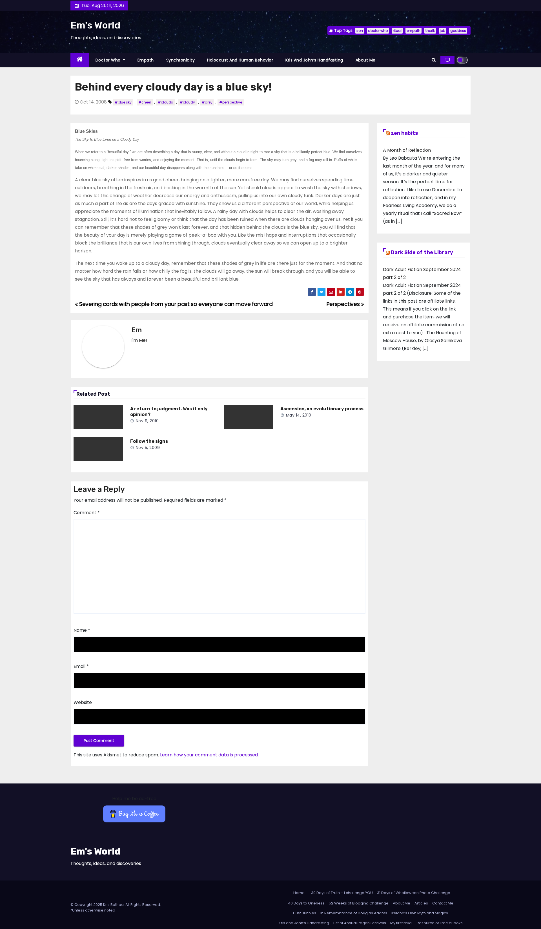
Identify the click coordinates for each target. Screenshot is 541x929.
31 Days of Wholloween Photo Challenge (413, 892)
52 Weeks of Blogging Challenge (359, 903)
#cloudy (187, 102)
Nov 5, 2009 (148, 447)
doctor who (378, 30)
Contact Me (442, 903)
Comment (87, 512)
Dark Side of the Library (422, 252)
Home (299, 892)
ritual (397, 30)
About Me (366, 60)
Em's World (95, 25)
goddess (458, 30)
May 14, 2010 (298, 415)
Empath (146, 60)
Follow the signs (149, 441)
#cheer (144, 102)
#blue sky (123, 102)
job (442, 30)
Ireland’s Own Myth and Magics (419, 913)
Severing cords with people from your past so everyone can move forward (175, 304)
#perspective (230, 102)
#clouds (165, 102)
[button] (434, 60)
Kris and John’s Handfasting (314, 60)
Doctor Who (109, 60)
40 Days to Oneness (306, 903)
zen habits (404, 133)
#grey (207, 102)
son (359, 30)
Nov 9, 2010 (147, 421)
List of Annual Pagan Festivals (359, 923)
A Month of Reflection (407, 150)
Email (81, 666)
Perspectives (344, 304)
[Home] (79, 60)
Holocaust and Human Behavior (240, 60)
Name (82, 630)
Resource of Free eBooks (440, 923)
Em (136, 330)
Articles (421, 903)
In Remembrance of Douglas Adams (353, 913)
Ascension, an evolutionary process (321, 408)
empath (413, 30)
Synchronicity (180, 60)
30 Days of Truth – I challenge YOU (342, 892)
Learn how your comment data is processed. (209, 755)
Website (83, 702)
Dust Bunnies (304, 913)
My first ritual (401, 923)
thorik (430, 30)
